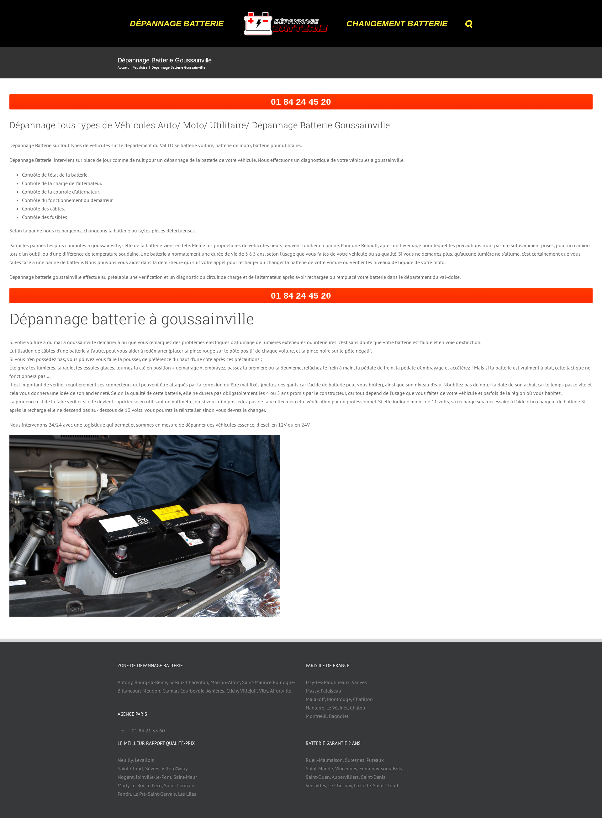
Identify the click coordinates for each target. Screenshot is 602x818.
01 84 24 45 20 (301, 102)
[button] (450, 23)
